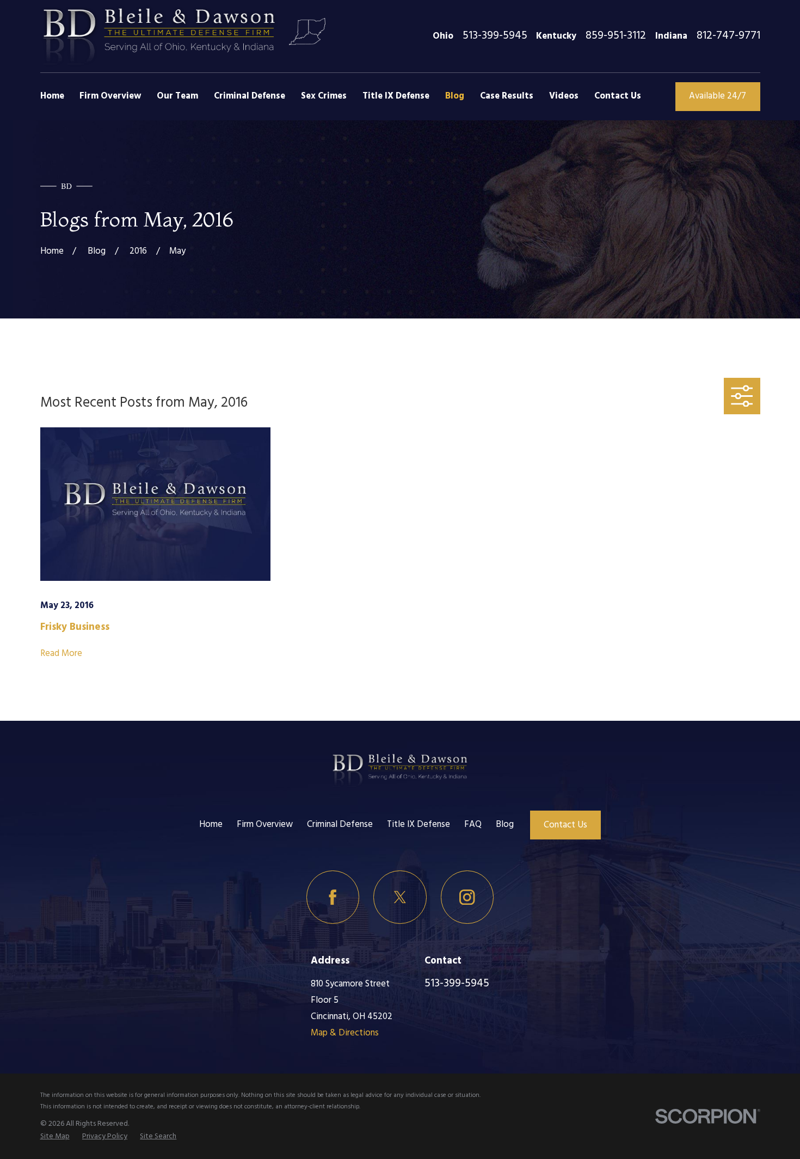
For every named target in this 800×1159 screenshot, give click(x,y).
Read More (61, 654)
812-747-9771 (728, 36)
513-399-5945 (495, 36)
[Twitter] (399, 896)
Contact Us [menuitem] (617, 96)
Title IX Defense (418, 824)
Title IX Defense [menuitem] (395, 96)
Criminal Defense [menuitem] (249, 96)
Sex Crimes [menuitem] (324, 96)
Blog (505, 824)
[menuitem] (55, 1137)
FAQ (473, 824)
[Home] (159, 36)
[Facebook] (332, 896)
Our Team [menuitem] (177, 96)
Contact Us (565, 825)
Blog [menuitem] (454, 96)
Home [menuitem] (52, 96)
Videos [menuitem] (564, 96)
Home (211, 824)
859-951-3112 (616, 36)
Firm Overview (265, 824)
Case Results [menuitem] (506, 96)
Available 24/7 (717, 96)
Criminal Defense (340, 824)
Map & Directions (345, 1033)
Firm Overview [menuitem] (110, 96)
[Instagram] (467, 896)
